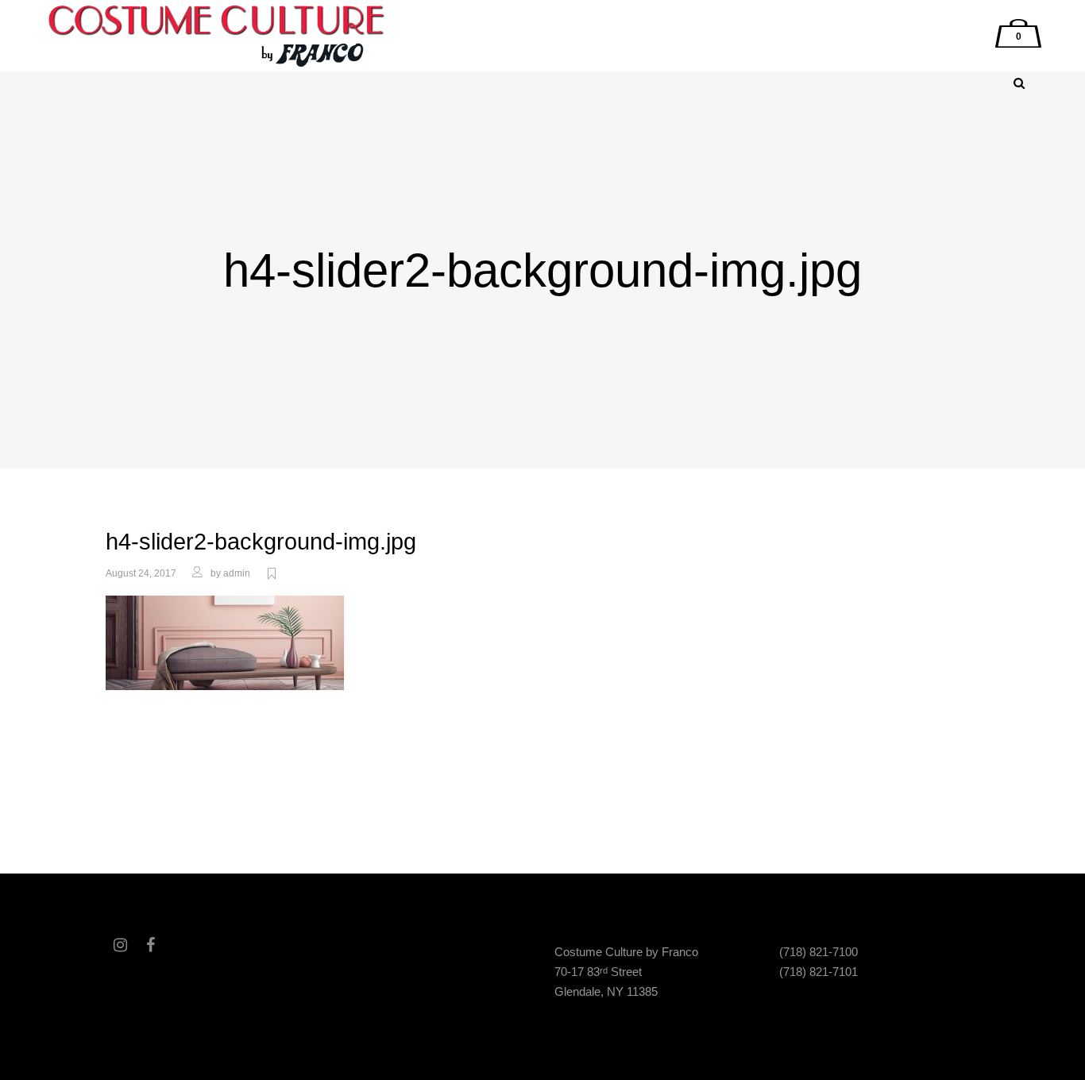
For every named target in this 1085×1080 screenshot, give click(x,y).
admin (236, 573)
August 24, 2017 (141, 573)
